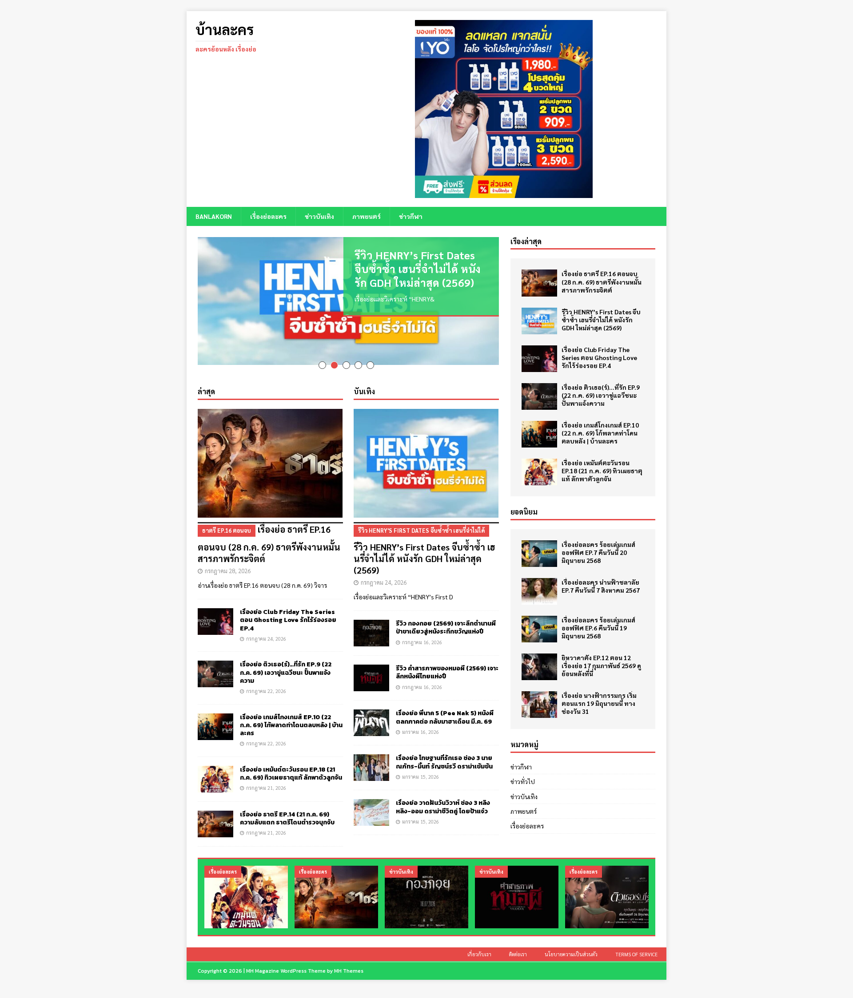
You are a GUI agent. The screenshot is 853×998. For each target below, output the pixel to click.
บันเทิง (364, 380)
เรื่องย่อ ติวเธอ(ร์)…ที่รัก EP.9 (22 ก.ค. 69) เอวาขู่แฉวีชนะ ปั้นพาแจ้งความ (285, 661)
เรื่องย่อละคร (268, 216)
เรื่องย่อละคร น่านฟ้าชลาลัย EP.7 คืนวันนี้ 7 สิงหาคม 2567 (601, 586)
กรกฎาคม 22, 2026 (266, 680)
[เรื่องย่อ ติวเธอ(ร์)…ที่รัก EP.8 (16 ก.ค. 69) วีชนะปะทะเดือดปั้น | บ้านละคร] (607, 886)
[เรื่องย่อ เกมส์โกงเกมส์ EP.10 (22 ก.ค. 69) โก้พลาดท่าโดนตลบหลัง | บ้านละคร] (215, 715)
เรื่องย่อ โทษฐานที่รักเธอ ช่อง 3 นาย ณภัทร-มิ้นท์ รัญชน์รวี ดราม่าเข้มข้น (444, 751)
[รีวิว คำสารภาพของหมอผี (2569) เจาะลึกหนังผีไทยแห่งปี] (371, 666)
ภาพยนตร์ (366, 216)
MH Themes (348, 960)
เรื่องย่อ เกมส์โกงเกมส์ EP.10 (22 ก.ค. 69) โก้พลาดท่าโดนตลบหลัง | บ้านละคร (291, 713)
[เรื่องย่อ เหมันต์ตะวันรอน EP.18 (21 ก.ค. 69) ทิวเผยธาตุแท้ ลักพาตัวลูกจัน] (215, 767)
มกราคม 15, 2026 (420, 765)
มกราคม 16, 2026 (420, 720)
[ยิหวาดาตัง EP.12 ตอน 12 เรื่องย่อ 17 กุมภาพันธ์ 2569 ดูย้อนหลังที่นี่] (539, 666)
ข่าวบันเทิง (319, 216)
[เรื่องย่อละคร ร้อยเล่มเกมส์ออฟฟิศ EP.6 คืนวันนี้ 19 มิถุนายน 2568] (539, 629)
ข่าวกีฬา (411, 216)
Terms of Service (636, 943)
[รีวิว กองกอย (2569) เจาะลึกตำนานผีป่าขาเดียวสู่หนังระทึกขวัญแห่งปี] (371, 622)
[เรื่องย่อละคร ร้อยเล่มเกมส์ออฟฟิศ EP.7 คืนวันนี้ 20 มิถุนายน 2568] (539, 553)
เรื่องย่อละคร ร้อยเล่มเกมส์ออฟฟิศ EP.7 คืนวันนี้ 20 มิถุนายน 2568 (598, 552)
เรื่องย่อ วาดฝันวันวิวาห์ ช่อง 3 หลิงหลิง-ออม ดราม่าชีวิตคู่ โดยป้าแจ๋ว (443, 795)
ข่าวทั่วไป (522, 781)
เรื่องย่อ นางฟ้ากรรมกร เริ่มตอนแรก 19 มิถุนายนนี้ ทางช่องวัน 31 (599, 703)
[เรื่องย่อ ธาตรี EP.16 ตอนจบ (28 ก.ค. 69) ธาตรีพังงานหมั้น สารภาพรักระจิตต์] (270, 452)
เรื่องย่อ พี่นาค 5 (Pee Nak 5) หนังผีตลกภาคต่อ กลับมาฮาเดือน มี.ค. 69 (445, 706)
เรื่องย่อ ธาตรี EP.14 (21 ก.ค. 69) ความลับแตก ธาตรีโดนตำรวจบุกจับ (287, 807)
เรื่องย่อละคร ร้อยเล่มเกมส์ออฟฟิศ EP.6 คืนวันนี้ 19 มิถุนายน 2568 (598, 628)
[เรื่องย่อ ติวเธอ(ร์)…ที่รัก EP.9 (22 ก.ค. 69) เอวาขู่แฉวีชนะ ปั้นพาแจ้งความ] (215, 662)
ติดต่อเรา (518, 943)
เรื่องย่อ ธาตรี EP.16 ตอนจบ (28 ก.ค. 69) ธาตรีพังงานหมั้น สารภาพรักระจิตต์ (269, 532)
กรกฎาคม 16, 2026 (422, 630)
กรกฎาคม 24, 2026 (266, 627)
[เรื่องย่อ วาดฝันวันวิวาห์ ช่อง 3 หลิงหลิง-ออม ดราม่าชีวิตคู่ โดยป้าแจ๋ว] (371, 801)
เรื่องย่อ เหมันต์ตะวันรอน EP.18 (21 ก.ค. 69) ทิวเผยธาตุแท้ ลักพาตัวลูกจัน (291, 762)
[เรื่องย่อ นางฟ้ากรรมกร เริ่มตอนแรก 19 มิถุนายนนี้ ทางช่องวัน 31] (539, 704)
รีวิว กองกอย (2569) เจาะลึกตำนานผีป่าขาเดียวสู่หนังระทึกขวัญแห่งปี (446, 616)
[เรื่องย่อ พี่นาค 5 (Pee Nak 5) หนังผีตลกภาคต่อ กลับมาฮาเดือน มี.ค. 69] (371, 711)
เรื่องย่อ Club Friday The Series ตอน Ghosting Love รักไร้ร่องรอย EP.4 (288, 609)
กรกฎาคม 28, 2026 (228, 559)
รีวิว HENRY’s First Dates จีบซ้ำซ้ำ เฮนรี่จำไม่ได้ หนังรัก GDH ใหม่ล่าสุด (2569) (418, 268)
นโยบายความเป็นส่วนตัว (571, 943)
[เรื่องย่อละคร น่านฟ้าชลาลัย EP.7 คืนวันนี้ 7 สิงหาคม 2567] (539, 591)
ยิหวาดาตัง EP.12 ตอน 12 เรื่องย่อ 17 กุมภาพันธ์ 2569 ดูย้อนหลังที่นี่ (601, 665)
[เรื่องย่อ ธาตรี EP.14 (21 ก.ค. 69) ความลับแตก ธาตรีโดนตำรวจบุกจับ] (215, 812)
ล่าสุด (206, 380)
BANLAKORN (213, 216)
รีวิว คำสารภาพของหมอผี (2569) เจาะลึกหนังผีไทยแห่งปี (447, 661)
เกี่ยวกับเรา (479, 943)
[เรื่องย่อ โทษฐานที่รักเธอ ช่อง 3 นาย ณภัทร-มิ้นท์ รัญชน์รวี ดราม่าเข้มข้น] (371, 756)
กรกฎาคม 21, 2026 (266, 776)
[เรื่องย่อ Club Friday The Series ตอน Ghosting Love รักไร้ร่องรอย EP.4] (215, 610)
